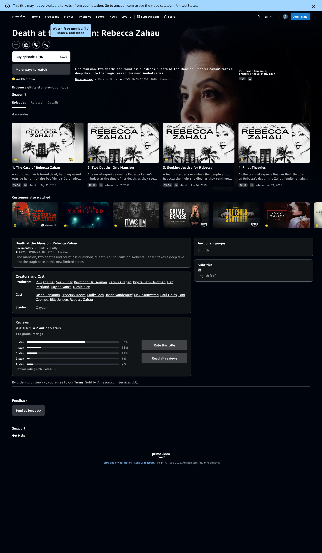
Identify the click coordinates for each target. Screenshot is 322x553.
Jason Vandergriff (118, 295)
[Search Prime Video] (259, 17)
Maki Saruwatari (146, 295)
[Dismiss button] (313, 6)
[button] (36, 369)
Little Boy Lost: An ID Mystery (287, 215)
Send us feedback (144, 462)
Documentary (84, 79)
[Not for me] (36, 45)
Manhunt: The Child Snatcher (236, 215)
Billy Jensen (59, 299)
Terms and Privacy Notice (117, 462)
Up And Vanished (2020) (85, 215)
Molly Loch (268, 73)
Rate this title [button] (164, 345)
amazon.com (124, 5)
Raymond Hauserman (90, 282)
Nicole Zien (81, 287)
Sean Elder (64, 282)
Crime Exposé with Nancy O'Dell (186, 215)
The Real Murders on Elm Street (35, 215)
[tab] (19, 102)
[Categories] (279, 17)
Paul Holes (168, 295)
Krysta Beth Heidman (149, 282)
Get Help (18, 435)
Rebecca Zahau (81, 299)
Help (160, 462)
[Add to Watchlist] (16, 45)
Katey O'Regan (120, 282)
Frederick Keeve (249, 73)
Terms (79, 382)
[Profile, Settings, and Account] (285, 17)
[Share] (46, 45)
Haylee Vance (61, 287)
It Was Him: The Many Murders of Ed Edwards (136, 215)
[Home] (19, 16)
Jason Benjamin (256, 71)
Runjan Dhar (45, 282)
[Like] (26, 45)
